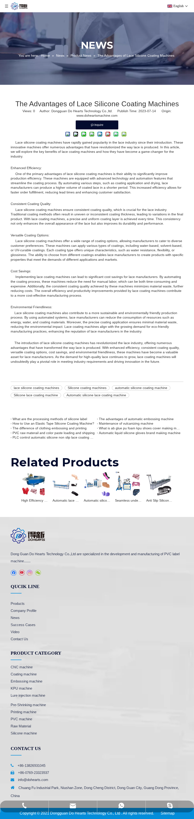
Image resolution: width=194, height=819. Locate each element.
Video (15, 632)
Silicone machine (24, 733)
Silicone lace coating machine (36, 395)
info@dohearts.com (33, 780)
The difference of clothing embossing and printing (50, 428)
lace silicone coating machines (36, 388)
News (15, 618)
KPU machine (21, 688)
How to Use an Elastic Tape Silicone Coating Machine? (53, 423)
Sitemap (168, 813)
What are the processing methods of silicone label (50, 419)
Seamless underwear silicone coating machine (128, 500)
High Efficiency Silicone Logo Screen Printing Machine (34, 500)
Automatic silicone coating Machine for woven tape (97, 500)
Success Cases (23, 625)
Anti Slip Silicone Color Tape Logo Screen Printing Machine (159, 500)
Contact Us (19, 639)
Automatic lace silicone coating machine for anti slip (66, 500)
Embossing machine (26, 681)
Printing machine (23, 712)
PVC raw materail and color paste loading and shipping (54, 433)
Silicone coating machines (87, 388)
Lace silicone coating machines (38, 142)
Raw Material (21, 726)
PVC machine (21, 719)
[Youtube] (22, 573)
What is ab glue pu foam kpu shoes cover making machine (140, 428)
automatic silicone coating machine (141, 388)
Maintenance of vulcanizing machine (126, 423)
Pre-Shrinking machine (28, 705)
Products (18, 603)
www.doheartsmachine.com (97, 115)
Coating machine (24, 674)
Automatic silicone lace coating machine (96, 395)
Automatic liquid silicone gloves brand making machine (140, 433)
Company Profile (23, 611)
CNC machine (22, 667)
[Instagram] (30, 573)
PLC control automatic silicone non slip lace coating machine (54, 437)
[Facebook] (14, 573)
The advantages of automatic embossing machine (136, 419)
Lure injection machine (28, 695)
